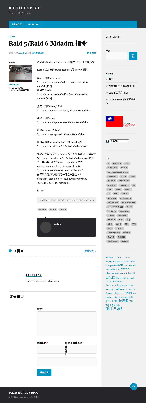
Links (118, 189)
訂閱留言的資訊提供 (119, 92)
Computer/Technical (118, 172)
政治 (131, 301)
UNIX (121, 220)
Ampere (109, 261)
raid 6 (63, 209)
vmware (109, 297)
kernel (131, 273)
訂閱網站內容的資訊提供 (121, 85)
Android (117, 163)
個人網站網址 (66, 348)
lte (128, 278)
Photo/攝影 (113, 202)
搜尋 (108, 50)
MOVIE (125, 194)
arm (123, 261)
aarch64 (109, 257)
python (124, 285)
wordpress (124, 297)
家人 (127, 224)
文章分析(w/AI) (114, 233)
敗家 (107, 305)
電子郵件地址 (75, 343)
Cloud (124, 168)
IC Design (112, 185)
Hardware (124, 181)
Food (123, 176)
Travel (111, 215)
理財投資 (126, 233)
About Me (33, 24)
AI (109, 163)
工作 (134, 224)
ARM (127, 163)
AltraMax (126, 258)
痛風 (118, 305)
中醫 (128, 220)
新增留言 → (90, 251)
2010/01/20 (38, 52)
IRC (133, 185)
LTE (109, 194)
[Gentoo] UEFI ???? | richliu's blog (43, 280)
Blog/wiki (113, 168)
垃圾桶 (118, 224)
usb (134, 293)
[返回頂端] (133, 386)
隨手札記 (124, 241)
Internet (124, 185)
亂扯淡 (110, 224)
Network (112, 198)
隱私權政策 (17, 24)
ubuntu (118, 293)
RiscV (129, 207)
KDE (125, 273)
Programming (129, 202)
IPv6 (121, 273)
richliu (22, 52)
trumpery (122, 215)
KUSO (110, 189)
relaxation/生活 (115, 207)
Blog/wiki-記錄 (115, 265)
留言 (40, 309)
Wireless (117, 297)
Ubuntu (111, 220)
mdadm (42, 209)
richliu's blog (25, 8)
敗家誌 (110, 228)
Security (112, 211)
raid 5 (53, 209)
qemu (130, 285)
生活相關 (111, 237)
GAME (132, 176)
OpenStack (125, 198)
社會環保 (121, 237)
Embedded (112, 176)
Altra (119, 257)
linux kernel (121, 278)
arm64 (130, 261)
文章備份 (119, 228)
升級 (116, 301)
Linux (12, 36)
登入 (111, 79)
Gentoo (111, 181)
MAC (116, 194)
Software (124, 211)
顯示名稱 (42, 343)
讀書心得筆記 (113, 241)
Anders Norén (25, 397)
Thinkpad (131, 289)
